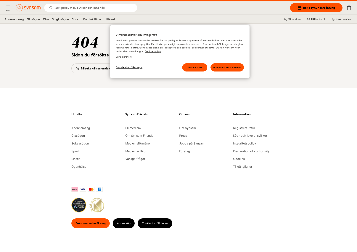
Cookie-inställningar (155, 223)
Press (183, 135)
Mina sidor (294, 19)
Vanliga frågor (135, 159)
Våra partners (124, 56)
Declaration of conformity (251, 151)
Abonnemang (14, 19)
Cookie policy (153, 51)
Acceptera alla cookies (227, 67)
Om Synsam (187, 128)
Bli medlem (133, 128)
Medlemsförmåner (138, 143)
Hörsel (110, 19)
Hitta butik (318, 19)
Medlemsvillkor (136, 151)
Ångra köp (124, 223)
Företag (184, 151)
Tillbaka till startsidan (95, 68)
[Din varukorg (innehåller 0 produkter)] (349, 8)
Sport (76, 19)
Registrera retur (244, 128)
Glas (46, 19)
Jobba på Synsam (192, 143)
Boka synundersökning (319, 7)
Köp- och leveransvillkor (250, 135)
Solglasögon (60, 19)
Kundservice (343, 19)
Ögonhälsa (78, 166)
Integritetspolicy (244, 143)
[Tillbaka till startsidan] (28, 8)
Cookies (239, 159)
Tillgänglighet (242, 166)
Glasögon (33, 19)
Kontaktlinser (93, 19)
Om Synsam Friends (139, 135)
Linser (75, 159)
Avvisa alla (195, 67)
